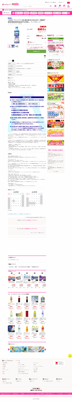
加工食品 (4, 366)
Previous (9, 280)
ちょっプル (11, 266)
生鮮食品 (4, 364)
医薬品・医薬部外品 (22, 371)
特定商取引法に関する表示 (5, 393)
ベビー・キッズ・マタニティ (38, 366)
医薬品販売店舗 (15, 393)
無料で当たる (18, 13)
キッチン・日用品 (21, 364)
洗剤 (19, 362)
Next (45, 280)
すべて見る (18, 360)
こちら (20, 72)
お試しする (37, 51)
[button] (13, 13)
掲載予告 (35, 371)
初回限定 (26, 13)
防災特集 (40, 13)
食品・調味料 (5, 362)
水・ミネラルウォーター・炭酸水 (24, 266)
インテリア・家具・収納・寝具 (23, 373)
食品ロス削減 (57, 13)
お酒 (3, 373)
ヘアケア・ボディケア (22, 366)
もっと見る (44, 271)
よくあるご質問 (60, 393)
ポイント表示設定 (68, 393)
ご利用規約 (22, 393)
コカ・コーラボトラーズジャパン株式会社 (15, 23)
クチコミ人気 (48, 13)
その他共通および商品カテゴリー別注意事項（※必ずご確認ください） (20, 213)
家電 (34, 364)
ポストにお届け (66, 13)
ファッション (36, 362)
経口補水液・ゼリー (35, 266)
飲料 (16, 266)
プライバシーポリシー (30, 393)
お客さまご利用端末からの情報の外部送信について (46, 393)
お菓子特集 (33, 13)
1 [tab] (25, 289)
